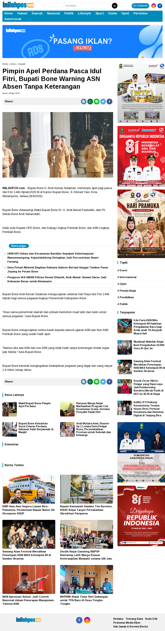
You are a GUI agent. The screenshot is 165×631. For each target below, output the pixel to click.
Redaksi (118, 618)
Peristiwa (140, 13)
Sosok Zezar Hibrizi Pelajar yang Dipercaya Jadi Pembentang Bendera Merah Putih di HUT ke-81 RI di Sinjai (148, 387)
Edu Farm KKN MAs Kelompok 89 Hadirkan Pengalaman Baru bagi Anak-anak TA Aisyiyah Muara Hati (148, 327)
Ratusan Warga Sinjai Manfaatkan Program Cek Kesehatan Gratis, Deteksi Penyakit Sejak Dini (93, 407)
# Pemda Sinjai (126, 290)
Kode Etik (151, 618)
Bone (13, 64)
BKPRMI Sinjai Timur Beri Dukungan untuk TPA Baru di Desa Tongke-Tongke (84, 600)
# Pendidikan (125, 297)
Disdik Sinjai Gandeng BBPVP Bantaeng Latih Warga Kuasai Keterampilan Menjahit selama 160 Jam (86, 555)
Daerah (37, 13)
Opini (125, 13)
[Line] (96, 101)
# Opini (121, 284)
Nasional (53, 13)
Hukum (22, 13)
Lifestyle (84, 13)
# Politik (122, 304)
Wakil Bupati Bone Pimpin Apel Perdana (35, 405)
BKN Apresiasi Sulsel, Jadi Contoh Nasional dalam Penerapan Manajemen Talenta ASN (28, 600)
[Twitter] (103, 101)
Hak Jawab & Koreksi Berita (130, 626)
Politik (68, 13)
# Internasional (126, 277)
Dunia (112, 13)
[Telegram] (84, 101)
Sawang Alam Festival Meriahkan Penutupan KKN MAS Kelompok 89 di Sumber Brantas (26, 555)
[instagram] (153, 5)
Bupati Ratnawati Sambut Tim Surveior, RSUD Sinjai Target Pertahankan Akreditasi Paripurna (86, 510)
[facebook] (159, 5)
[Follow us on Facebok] (79, 620)
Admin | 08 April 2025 (10, 93)
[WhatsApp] (90, 101)
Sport (100, 13)
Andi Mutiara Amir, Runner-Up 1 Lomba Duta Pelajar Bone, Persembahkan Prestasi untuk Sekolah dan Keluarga (93, 429)
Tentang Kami (134, 618)
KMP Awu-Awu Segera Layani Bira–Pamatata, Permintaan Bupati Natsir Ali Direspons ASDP (28, 510)
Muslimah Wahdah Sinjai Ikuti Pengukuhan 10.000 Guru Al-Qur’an (149, 345)
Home (8, 13)
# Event (122, 270)
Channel (141, 5)
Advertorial (12, 19)
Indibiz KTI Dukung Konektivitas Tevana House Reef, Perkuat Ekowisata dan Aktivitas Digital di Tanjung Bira (149, 409)
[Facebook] (109, 101)
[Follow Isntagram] (87, 620)
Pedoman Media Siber (127, 622)
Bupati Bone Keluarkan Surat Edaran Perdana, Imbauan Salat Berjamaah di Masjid (36, 428)
